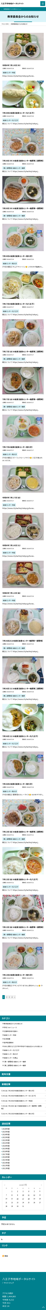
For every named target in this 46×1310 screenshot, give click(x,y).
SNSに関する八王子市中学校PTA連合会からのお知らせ (23, 1046)
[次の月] (41, 1185)
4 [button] (12, 997)
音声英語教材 (8, 1042)
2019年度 (6, 1148)
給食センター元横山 (11, 1058)
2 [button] (6, 997)
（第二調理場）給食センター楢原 (15, 1065)
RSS (6, 1256)
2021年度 (6, 1143)
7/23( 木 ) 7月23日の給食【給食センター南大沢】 (17, 1113)
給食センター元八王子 (11, 1050)
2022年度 (6, 1140)
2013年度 (6, 1165)
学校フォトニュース (10, 1027)
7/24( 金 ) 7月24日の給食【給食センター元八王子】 (18, 1096)
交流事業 (7, 1039)
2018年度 (6, 1151)
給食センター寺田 (10, 1035)
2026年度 (6, 1129)
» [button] (14, 997)
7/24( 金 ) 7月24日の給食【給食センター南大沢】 (17, 1090)
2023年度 (6, 1137)
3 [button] (9, 997)
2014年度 (6, 1163)
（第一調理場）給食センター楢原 (15, 1061)
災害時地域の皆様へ (11, 1031)
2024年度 (6, 1134)
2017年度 (6, 1154)
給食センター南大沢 (11, 1054)
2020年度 (6, 1146)
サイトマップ (9, 1282)
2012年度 (6, 1168)
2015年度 (6, 1160)
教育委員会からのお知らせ (13, 1023)
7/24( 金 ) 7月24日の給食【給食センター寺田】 (17, 1101)
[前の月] (4, 1185)
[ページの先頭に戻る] (43, 1307)
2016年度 (6, 1157)
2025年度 (6, 1131)
